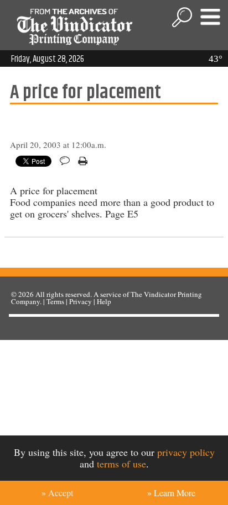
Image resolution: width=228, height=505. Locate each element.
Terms (55, 301)
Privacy (80, 301)
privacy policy (186, 452)
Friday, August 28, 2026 (47, 59)
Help (104, 301)
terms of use (121, 463)
